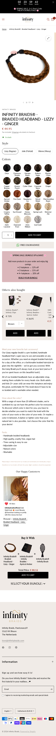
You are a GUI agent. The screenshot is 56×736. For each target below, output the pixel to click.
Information (10, 661)
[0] (52, 19)
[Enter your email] (51, 689)
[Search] (48, 19)
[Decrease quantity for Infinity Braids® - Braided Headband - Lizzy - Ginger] (4, 235)
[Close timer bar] (53, 2)
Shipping (15, 132)
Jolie (24, 151)
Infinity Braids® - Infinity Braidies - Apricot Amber (33, 312)
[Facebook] (5, 647)
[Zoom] (48, 38)
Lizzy (6, 151)
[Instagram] (12, 647)
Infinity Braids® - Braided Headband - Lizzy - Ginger (15, 522)
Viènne (41, 151)
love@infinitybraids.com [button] (13, 640)
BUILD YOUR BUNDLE (28, 278)
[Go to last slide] (3, 316)
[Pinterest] (18, 647)
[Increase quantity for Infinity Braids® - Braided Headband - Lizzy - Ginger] (12, 235)
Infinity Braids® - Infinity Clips (12, 311)
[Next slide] (53, 316)
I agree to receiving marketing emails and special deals (26, 695)
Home (4, 29)
